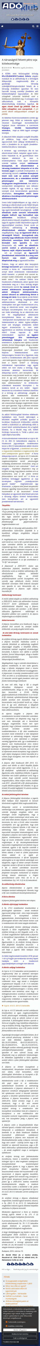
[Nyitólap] (20, 7)
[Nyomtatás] (31, 1264)
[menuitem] (2, 26)
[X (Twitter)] (12, 1264)
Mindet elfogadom (20, 1330)
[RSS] (27, 19)
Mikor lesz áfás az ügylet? (16, 1286)
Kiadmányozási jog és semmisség (25, 1269)
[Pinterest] (20, 1264)
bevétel (17, 68)
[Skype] (20, 19)
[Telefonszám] (16, 19)
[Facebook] (23, 19)
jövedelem (5, 70)
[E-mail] (12, 19)
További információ (10, 1342)
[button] (37, 26)
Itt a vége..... (6, 1269)
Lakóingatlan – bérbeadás (16, 1293)
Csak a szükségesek (20, 1338)
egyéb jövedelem (27, 68)
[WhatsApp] (24, 1264)
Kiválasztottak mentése (20, 1334)
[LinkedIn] (16, 1264)
